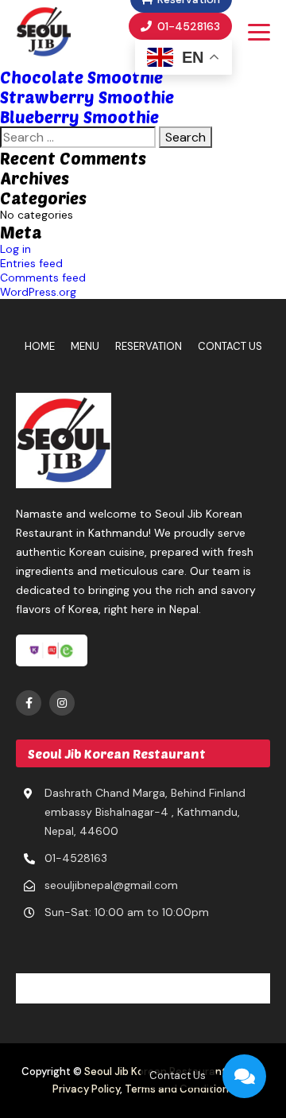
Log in (15, 249)
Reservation (148, 346)
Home (40, 346)
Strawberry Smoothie (87, 97)
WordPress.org (38, 292)
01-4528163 (187, 26)
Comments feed (43, 277)
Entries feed (31, 263)
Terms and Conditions (179, 1089)
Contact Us (230, 346)
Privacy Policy (86, 1089)
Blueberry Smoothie (79, 116)
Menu (85, 346)
